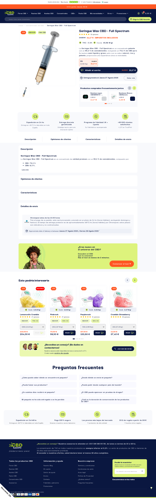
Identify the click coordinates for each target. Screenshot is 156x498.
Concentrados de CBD (35, 25)
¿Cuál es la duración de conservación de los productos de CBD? (105, 400)
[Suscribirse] (142, 471)
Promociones (48, 486)
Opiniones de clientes (31, 178)
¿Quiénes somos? (84, 479)
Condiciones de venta (85, 469)
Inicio (21, 25)
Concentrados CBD (15, 479)
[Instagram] (117, 482)
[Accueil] (9, 13)
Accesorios (13, 483)
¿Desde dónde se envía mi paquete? (96, 377)
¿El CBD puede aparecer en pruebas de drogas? (102, 392)
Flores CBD (13, 465)
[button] (140, 19)
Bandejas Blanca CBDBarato (125, 94)
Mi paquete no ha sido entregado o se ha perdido (43, 399)
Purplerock (85, 314)
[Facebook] (113, 482)
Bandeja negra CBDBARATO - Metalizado (96, 95)
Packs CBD (13, 476)
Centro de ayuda (49, 472)
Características (29, 192)
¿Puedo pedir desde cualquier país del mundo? (101, 385)
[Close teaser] (15, 494)
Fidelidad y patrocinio (51, 483)
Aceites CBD (13, 472)
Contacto (47, 479)
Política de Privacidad (86, 476)
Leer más (25, 169)
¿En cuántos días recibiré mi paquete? (38, 392)
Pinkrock (54, 314)
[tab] (78, 148)
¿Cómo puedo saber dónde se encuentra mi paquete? (45, 377)
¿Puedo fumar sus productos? (34, 385)
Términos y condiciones (86, 465)
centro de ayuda (61, 353)
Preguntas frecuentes (85, 483)
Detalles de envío (29, 206)
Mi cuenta (47, 469)
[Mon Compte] (139, 13)
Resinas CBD (13, 469)
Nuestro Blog (48, 465)
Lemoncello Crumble (29, 314)
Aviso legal (82, 472)
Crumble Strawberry (120, 314)
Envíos (46, 476)
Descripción (27, 149)
